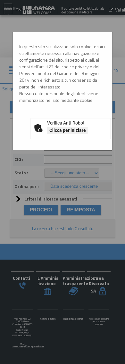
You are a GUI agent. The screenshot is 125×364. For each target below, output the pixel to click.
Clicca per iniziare (67, 130)
